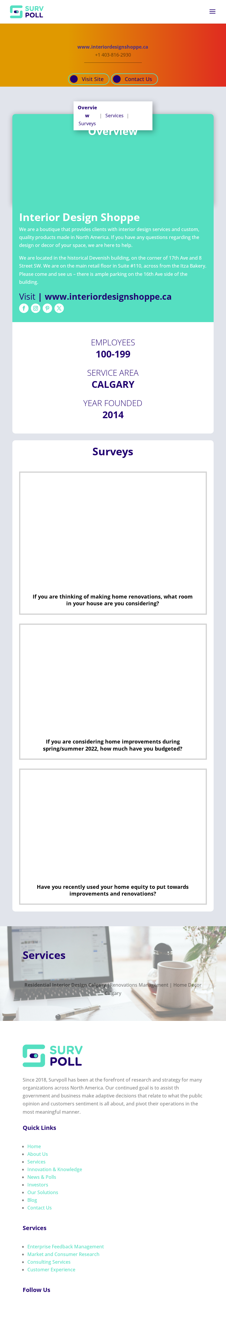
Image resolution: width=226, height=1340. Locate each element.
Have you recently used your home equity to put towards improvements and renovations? (113, 890)
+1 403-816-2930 (113, 55)
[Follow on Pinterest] (47, 308)
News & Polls (41, 1177)
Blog (32, 1200)
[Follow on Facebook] (24, 308)
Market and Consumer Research (63, 1254)
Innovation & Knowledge (54, 1169)
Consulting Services (49, 1262)
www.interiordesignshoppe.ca (112, 47)
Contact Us (138, 79)
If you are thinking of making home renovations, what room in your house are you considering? (113, 600)
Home (34, 1146)
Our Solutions (42, 1192)
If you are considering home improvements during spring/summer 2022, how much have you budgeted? (112, 745)
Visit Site (93, 79)
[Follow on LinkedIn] (39, 1309)
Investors (37, 1184)
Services (114, 115)
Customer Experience (51, 1269)
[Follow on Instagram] (35, 308)
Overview (87, 111)
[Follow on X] (59, 308)
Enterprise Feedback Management (65, 1246)
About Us (37, 1154)
